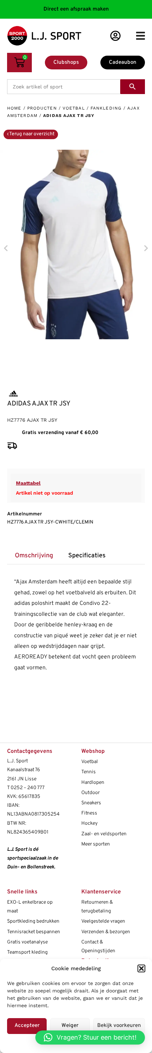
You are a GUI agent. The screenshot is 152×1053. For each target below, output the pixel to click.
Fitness (89, 813)
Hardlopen (92, 783)
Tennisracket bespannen (33, 932)
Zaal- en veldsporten (104, 834)
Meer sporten (95, 844)
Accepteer (27, 1025)
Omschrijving (34, 556)
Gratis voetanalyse (27, 942)
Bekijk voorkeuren (119, 1025)
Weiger (70, 1025)
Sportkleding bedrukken (33, 921)
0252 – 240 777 (28, 788)
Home (14, 108)
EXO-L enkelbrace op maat (30, 906)
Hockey (89, 823)
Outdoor (90, 793)
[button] (141, 968)
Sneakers (91, 803)
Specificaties (87, 556)
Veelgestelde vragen (103, 921)
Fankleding (106, 108)
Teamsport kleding (27, 952)
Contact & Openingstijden (98, 946)
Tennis (88, 772)
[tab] (33, 556)
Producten (42, 108)
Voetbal (74, 108)
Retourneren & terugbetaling (97, 906)
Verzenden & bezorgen (105, 932)
